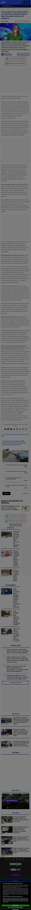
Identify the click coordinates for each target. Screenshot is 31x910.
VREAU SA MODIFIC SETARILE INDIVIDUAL (15, 907)
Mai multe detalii (18, 887)
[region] (15, 895)
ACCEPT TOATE (15, 905)
